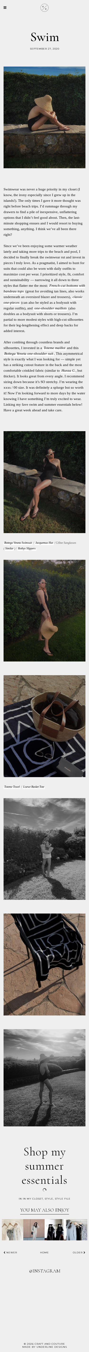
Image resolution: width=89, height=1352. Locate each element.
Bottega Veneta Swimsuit (18, 542)
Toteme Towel (12, 786)
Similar (9, 548)
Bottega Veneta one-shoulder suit (28, 353)
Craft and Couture (50, 1343)
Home (44, 1252)
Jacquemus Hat (44, 542)
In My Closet (33, 1198)
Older (78, 1252)
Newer (11, 1252)
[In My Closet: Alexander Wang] (55, 1229)
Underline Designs (52, 1346)
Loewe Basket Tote (33, 786)
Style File (62, 1198)
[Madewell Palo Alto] (12, 1229)
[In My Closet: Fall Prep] (76, 1229)
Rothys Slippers (27, 548)
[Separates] (34, 1229)
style (49, 1198)
